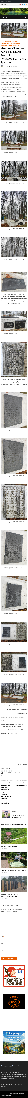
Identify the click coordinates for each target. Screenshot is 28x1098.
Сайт (2, 951)
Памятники (4, 45)
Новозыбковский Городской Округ (10, 43)
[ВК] (22, 5)
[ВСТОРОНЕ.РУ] (14, 11)
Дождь (8, 66)
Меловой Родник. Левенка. (9, 846)
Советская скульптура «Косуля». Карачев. (13, 870)
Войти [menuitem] (2, 1)
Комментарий (5, 915)
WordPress (5, 1095)
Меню (5, 17)
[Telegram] (24, 5)
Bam (10, 1095)
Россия (10, 45)
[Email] (26, 5)
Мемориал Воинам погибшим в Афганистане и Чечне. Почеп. (10, 895)
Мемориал (14, 41)
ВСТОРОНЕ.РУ (18, 1094)
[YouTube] (20, 5)
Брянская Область (6, 41)
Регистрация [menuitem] (8, 1)
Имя (2, 936)
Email (3, 943)
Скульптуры (15, 45)
